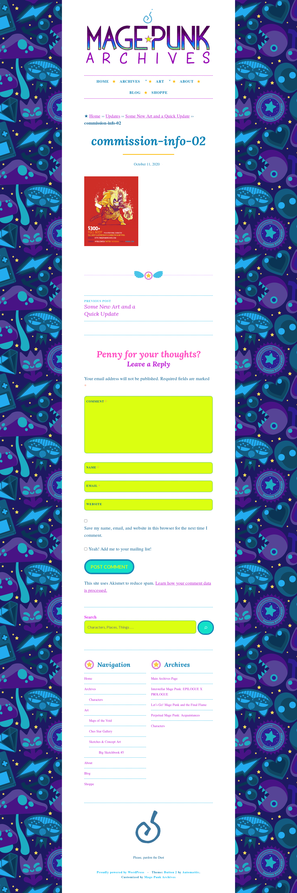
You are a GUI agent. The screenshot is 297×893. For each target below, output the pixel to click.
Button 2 (170, 872)
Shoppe (160, 92)
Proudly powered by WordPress (120, 872)
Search (90, 617)
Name (92, 467)
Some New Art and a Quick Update (157, 116)
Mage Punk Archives (160, 877)
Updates (113, 116)
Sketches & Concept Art (105, 741)
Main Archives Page (164, 678)
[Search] (206, 628)
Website (94, 504)
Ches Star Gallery (100, 731)
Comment (96, 401)
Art (160, 81)
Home (103, 81)
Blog (135, 92)
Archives (130, 81)
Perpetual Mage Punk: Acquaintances (175, 715)
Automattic (190, 872)
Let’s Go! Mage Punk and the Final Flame (179, 704)
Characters (96, 699)
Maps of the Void (100, 720)
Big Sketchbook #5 (111, 752)
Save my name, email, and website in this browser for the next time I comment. (145, 531)
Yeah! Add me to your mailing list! (119, 549)
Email (93, 485)
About (187, 81)
